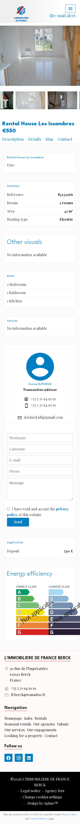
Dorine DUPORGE (40, 384)
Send (18, 521)
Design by (42, 803)
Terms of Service (39, 818)
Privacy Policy (69, 814)
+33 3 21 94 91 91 (43, 398)
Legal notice (30, 790)
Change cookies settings (42, 797)
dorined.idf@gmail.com (43, 417)
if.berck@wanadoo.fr (28, 694)
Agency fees (54, 790)
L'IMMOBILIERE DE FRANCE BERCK (37, 658)
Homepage (21, 13)
